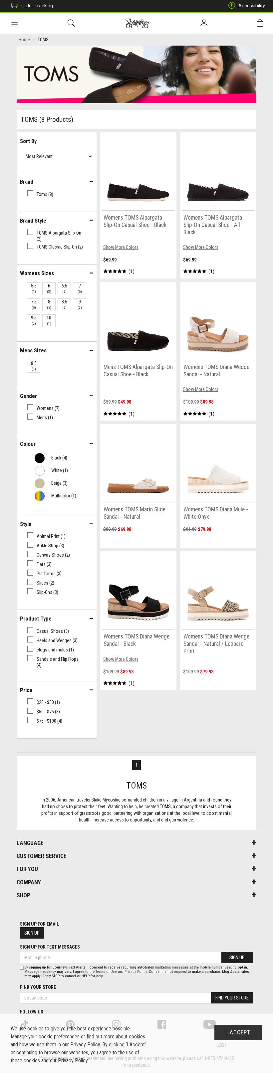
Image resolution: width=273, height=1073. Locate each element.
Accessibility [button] (251, 5)
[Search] (71, 23)
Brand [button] (26, 182)
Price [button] (26, 690)
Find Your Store (38, 987)
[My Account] (203, 23)
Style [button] (26, 524)
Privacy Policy (136, 972)
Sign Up (32, 933)
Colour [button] (28, 444)
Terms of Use (106, 972)
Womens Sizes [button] (37, 273)
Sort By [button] (28, 141)
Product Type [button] (36, 619)
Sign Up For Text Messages (50, 947)
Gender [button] (28, 396)
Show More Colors (120, 247)
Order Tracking (37, 5)
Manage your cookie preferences (45, 1036)
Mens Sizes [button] (33, 350)
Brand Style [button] (33, 221)
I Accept (238, 1032)
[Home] (137, 23)
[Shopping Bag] (260, 23)
